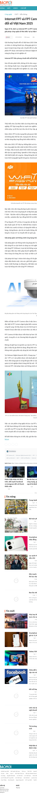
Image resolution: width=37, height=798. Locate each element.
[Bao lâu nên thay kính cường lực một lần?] (16, 599)
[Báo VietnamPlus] (31, 619)
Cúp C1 (11, 773)
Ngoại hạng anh (20, 780)
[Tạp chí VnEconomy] (30, 731)
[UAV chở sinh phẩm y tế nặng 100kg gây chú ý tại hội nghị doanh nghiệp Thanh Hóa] (16, 714)
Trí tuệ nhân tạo (12, 451)
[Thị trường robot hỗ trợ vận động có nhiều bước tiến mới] (16, 732)
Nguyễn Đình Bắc (11, 775)
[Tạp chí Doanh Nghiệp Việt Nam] (30, 542)
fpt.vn (7, 439)
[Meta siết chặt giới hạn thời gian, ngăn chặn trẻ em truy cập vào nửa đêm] (16, 676)
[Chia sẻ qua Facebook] (6, 444)
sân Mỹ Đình (27, 777)
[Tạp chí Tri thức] (8, 37)
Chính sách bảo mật (4, 790)
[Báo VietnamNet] (30, 654)
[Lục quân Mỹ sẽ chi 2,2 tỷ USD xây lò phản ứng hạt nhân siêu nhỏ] (16, 562)
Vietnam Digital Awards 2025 (23, 455)
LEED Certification (25, 458)
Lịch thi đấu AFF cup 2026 (7, 777)
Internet (34, 458)
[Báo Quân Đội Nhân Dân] (31, 560)
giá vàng (3, 775)
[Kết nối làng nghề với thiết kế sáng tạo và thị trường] (16, 695)
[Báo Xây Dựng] (31, 579)
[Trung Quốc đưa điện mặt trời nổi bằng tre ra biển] (16, 506)
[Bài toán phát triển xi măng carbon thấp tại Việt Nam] (16, 525)
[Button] (11, 37)
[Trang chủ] (6, 3)
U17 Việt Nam (27, 775)
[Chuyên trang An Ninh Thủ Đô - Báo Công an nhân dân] (6, 489)
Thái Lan (24, 771)
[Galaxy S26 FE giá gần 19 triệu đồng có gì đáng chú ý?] (16, 657)
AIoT (18, 458)
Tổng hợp (18, 787)
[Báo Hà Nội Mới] (31, 521)
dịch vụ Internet (11, 458)
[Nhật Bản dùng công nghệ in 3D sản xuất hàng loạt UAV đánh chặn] (16, 752)
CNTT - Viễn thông (21, 14)
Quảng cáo (2, 792)
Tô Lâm (2, 773)
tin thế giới (19, 775)
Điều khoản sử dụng (4, 789)
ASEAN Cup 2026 (5, 771)
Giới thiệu (2, 787)
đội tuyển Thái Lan (19, 773)
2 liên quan (27, 37)
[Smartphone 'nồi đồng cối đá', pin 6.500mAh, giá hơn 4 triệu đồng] (16, 543)
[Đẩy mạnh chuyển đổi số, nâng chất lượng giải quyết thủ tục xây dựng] (16, 580)
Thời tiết (29, 771)
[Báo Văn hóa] (30, 675)
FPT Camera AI (10, 455)
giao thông (3, 780)
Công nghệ (8, 14)
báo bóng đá (11, 780)
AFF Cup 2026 (28, 780)
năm (7, 773)
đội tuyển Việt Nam (15, 771)
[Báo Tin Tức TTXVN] (28, 486)
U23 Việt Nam (18, 777)
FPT (34, 455)
